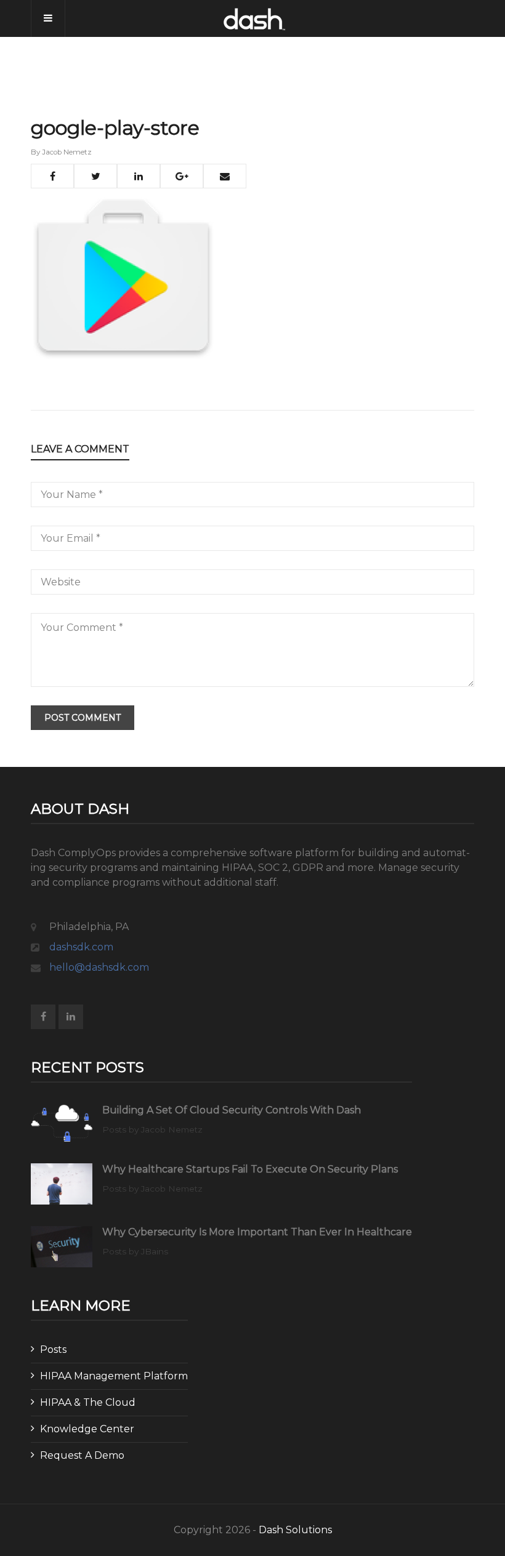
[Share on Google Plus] (181, 176)
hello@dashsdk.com (99, 967)
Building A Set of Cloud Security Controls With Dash (231, 1110)
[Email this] (224, 176)
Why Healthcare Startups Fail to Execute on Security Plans (250, 1169)
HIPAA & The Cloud (87, 1402)
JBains (154, 1251)
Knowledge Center (87, 1429)
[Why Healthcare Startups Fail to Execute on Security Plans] (61, 1184)
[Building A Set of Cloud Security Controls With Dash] (61, 1123)
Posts (53, 1349)
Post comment (82, 717)
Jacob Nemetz (67, 152)
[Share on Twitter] (95, 176)
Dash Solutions (295, 1530)
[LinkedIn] (71, 1017)
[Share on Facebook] (52, 176)
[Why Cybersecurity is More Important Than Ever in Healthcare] (61, 1246)
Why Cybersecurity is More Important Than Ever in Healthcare (257, 1232)
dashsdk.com (81, 947)
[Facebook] (43, 1017)
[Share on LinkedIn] (138, 176)
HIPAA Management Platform (114, 1376)
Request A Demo (82, 1455)
